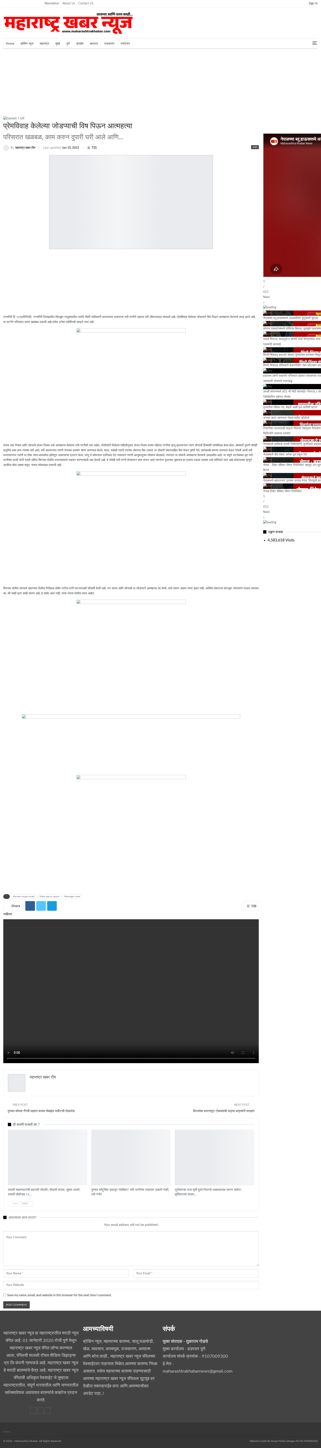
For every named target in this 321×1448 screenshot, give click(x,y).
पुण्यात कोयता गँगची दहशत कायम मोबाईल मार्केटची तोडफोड (41, 1111)
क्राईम (79, 43)
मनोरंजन (125, 43)
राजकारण (109, 43)
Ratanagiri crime (72, 896)
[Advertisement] (160, 81)
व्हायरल (94, 43)
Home (10, 43)
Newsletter (52, 3)
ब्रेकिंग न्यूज (27, 43)
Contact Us (85, 3)
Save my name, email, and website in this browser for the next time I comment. (59, 1295)
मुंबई (57, 43)
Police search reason (49, 896)
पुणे (68, 43)
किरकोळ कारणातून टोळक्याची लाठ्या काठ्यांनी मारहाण (223, 1111)
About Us (68, 3)
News (6, 1431)
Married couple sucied (24, 896)
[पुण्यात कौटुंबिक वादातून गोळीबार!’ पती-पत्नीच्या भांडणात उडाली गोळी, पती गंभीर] (131, 1157)
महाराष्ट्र (44, 43)
